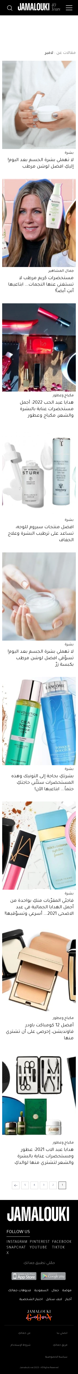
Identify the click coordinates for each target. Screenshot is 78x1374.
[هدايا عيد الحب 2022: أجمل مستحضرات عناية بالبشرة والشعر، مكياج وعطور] (39, 347)
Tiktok (58, 1248)
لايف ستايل (54, 1299)
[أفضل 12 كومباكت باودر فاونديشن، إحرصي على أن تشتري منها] (39, 970)
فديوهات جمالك (19, 1290)
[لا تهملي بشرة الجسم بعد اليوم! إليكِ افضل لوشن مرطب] (39, 105)
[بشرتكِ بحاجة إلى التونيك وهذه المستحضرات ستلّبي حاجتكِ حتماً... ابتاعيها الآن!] (39, 721)
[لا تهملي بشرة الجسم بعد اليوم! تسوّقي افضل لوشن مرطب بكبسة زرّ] (39, 596)
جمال (55, 1290)
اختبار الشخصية (31, 1299)
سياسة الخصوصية (56, 1357)
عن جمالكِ (24, 1333)
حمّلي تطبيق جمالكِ (39, 1263)
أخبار (68, 1299)
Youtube (38, 1248)
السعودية (41, 1290)
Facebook (62, 1242)
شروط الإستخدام (21, 1345)
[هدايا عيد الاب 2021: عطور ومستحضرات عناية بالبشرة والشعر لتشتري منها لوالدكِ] (39, 1095)
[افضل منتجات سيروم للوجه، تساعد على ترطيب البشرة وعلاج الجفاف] (39, 472)
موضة (67, 1290)
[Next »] (16, 1185)
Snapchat (16, 1248)
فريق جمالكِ (60, 1345)
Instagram (17, 1242)
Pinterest (40, 1242)
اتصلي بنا (62, 1333)
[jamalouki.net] (39, 7)
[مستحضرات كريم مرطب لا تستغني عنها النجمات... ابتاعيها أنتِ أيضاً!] (39, 223)
